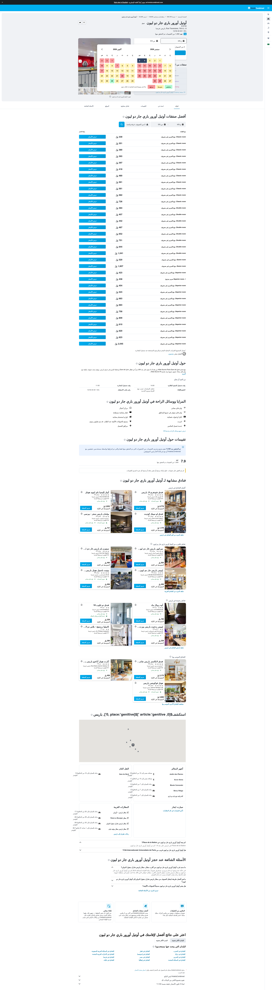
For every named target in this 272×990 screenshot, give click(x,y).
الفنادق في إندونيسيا (143, 954)
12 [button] (139, 65)
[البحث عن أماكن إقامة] (268, 19)
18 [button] (145, 71)
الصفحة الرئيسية (182, 17)
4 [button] (144, 60)
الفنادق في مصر (145, 957)
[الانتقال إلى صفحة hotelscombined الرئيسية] (256, 8)
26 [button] (139, 76)
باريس (145, 17)
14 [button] (165, 71)
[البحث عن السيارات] (268, 23)
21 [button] (165, 76)
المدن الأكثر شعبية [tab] (162, 940)
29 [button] (160, 81)
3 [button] (149, 60)
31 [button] (102, 81)
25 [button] (145, 76)
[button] (2, 2)
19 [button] (139, 71)
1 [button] (159, 60)
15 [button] (160, 71)
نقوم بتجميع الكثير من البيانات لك (173, 980)
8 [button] (159, 65)
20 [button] (170, 76)
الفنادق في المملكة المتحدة (176, 960)
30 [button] (155, 81)
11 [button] (145, 65)
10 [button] (150, 65)
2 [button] (154, 60)
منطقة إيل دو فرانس (159, 17)
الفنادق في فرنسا (108, 957)
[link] (171, 535)
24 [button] (150, 76)
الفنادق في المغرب (179, 951)
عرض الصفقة (140, 508)
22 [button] (160, 76)
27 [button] (170, 81)
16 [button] (155, 71)
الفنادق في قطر (145, 951)
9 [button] (154, 65)
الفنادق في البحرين (179, 957)
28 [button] (165, 81)
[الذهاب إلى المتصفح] (268, 32)
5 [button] (139, 60)
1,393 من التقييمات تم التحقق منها (167, 34)
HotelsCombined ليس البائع (174, 976)
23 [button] (155, 76)
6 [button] (170, 65)
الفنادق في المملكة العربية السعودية (103, 951)
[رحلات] (268, 38)
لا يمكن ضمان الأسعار (140, 970)
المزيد (184, 374)
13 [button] (170, 71)
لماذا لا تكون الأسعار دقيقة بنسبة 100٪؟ (170, 984)
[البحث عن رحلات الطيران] (268, 14)
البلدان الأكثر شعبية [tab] (178, 940)
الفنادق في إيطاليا (144, 960)
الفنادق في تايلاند (109, 960)
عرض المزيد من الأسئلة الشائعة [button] (148, 890)
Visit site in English (121, 2)
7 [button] (165, 65)
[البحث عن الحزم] (268, 28)
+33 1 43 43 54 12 (180, 31)
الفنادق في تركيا (180, 954)
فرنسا (173, 17)
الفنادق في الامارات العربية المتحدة (103, 954)
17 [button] (150, 71)
